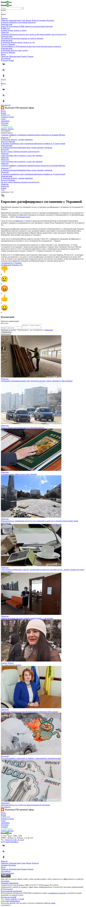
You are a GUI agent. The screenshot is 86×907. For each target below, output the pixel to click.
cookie (53, 903)
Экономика (5, 121)
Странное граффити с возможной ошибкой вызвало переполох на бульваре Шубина (33, 135)
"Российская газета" (22, 217)
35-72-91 (20, 840)
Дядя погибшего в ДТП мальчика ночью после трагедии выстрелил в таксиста (31, 46)
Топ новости (6, 58)
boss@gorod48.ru (12, 842)
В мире (11, 60)
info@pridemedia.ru (13, 901)
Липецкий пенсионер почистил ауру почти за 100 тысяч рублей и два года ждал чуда (33, 34)
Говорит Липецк (27, 56)
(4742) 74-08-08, (11, 899)
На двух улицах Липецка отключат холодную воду (20, 151)
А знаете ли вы (6, 127)
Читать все (5, 159)
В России (4, 60)
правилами (48, 330)
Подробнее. (5, 881)
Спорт (23, 20)
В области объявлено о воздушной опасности (18, 22)
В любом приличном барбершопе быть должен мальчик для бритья (26, 147)
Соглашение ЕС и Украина (11, 263)
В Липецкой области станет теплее (14, 50)
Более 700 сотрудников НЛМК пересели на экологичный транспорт (27, 26)
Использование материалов (11, 891)
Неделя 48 (5, 149)
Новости (4, 18)
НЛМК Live (5, 28)
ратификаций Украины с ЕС (12, 265)
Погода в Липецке (8, 44)
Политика (50, 20)
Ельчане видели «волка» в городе (14, 30)
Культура (35, 20)
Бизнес (28, 20)
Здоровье (42, 20)
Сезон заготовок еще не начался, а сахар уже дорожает (22, 155)
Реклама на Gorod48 (8, 897)
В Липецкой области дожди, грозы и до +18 (17, 42)
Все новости (5, 105)
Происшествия (14, 20)
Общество (5, 20)
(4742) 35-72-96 (11, 840)
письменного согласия (57, 893)
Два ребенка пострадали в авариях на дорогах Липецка (22, 38)
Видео (3, 54)
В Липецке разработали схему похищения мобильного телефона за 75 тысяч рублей (33, 143)
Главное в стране (7, 117)
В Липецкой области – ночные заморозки (17, 139)
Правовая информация (9, 883)
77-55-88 (20, 899)
